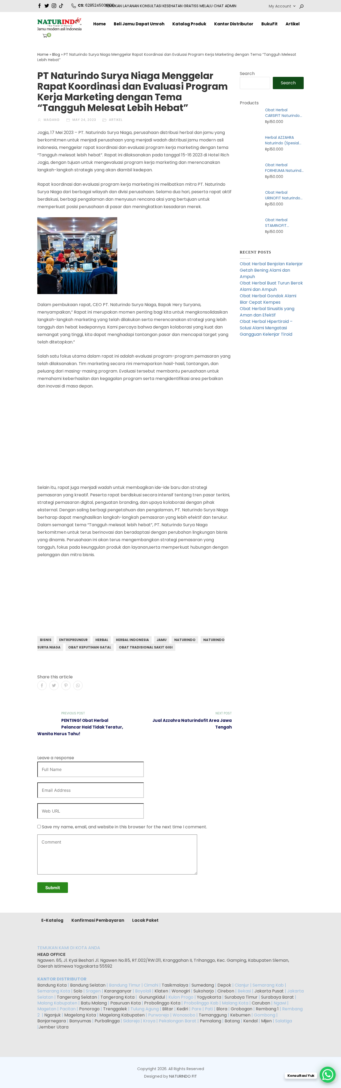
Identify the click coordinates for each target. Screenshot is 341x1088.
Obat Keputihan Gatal (89, 647)
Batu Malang (94, 1003)
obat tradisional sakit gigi (146, 647)
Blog (56, 54)
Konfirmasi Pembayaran (97, 920)
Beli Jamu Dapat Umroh (139, 24)
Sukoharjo (203, 991)
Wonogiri (181, 991)
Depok (224, 985)
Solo (78, 991)
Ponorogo (89, 1009)
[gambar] (39, 5)
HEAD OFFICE (51, 954)
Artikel (293, 24)
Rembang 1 (267, 1009)
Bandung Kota (52, 985)
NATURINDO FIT (183, 1076)
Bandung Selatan (87, 985)
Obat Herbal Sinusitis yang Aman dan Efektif (267, 312)
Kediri (182, 1009)
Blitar (167, 1009)
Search (247, 73)
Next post (224, 713)
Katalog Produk (189, 24)
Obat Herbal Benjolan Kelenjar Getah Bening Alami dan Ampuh (271, 270)
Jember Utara (53, 1027)
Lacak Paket (145, 920)
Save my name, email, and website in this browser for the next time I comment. (124, 827)
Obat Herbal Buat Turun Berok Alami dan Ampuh (271, 286)
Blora (221, 1009)
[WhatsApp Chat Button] (328, 1075)
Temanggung (213, 1015)
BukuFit (269, 24)
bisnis (45, 640)
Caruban (261, 1003)
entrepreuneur (73, 640)
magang (51, 119)
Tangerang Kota (117, 997)
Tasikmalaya (175, 985)
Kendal (250, 1021)
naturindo (185, 640)
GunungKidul (152, 997)
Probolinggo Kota (162, 1003)
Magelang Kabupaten (122, 1015)
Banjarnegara (51, 1021)
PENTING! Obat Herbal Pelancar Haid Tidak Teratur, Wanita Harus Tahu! (80, 727)
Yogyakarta (209, 997)
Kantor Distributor (233, 24)
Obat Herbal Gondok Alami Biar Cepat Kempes (268, 299)
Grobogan (241, 1009)
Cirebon (225, 991)
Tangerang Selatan (77, 997)
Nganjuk (52, 1015)
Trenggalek (115, 1009)
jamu (162, 640)
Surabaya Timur (241, 997)
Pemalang (210, 1021)
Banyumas (80, 1021)
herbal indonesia (132, 640)
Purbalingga (107, 1021)
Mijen (266, 1021)
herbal (101, 640)
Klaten (161, 991)
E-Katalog (52, 920)
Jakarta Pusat (269, 991)
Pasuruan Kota (125, 1003)
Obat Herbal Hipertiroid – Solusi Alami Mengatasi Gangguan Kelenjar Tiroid (266, 327)
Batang (232, 1021)
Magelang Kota (80, 1015)
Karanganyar (118, 991)
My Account (280, 6)
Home (99, 24)
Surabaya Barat (277, 997)
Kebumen (240, 1015)
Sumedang (203, 985)
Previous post (73, 713)
